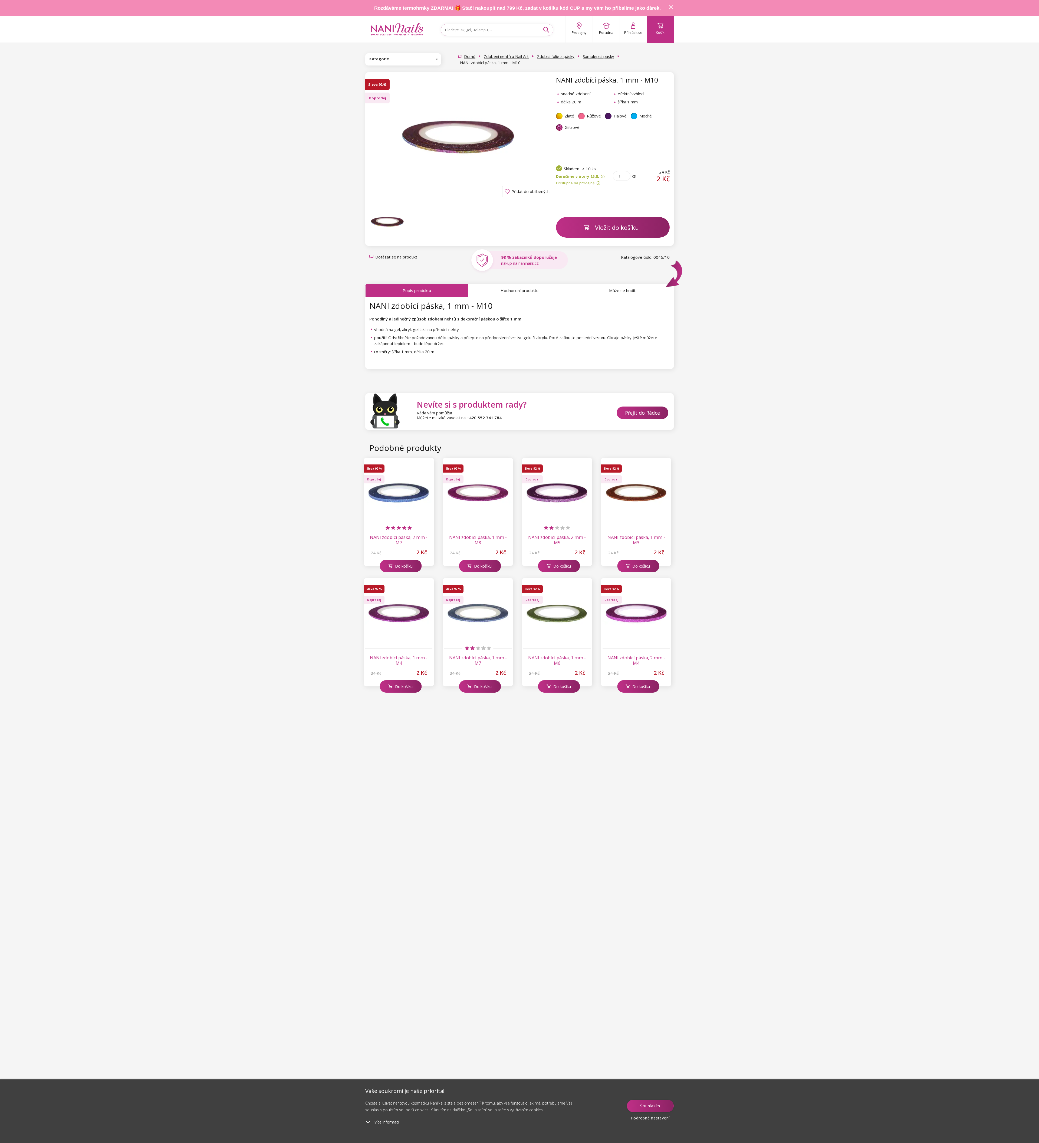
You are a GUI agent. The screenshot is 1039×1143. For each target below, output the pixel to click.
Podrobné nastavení (650, 1118)
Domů (469, 56)
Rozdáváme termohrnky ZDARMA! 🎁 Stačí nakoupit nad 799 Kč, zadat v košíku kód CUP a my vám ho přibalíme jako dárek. (517, 8)
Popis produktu (417, 290)
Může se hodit (622, 290)
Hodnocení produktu (519, 290)
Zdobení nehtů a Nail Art (506, 56)
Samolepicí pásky (598, 56)
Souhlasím (650, 1105)
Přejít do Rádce (642, 413)
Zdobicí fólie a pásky (555, 56)
